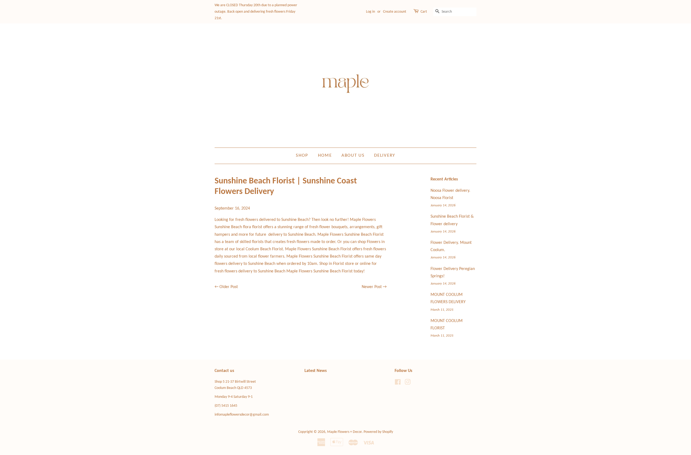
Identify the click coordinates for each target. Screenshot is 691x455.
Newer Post (372, 287)
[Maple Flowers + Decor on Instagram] (408, 383)
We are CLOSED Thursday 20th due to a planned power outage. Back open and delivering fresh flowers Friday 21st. (256, 11)
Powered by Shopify (378, 432)
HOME (325, 155)
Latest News (315, 371)
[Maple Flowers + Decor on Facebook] (398, 383)
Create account (394, 12)
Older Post (228, 287)
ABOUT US (353, 155)
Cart (424, 12)
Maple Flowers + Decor (344, 432)
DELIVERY (384, 155)
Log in (370, 12)
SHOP (302, 155)
